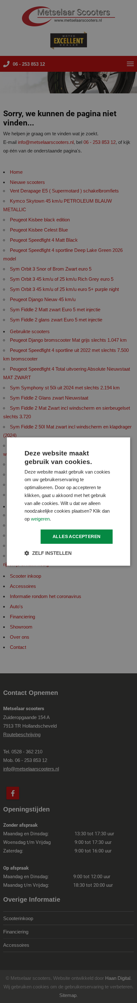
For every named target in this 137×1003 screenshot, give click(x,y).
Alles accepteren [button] (76, 536)
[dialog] (68, 501)
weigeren (40, 519)
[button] (48, 553)
